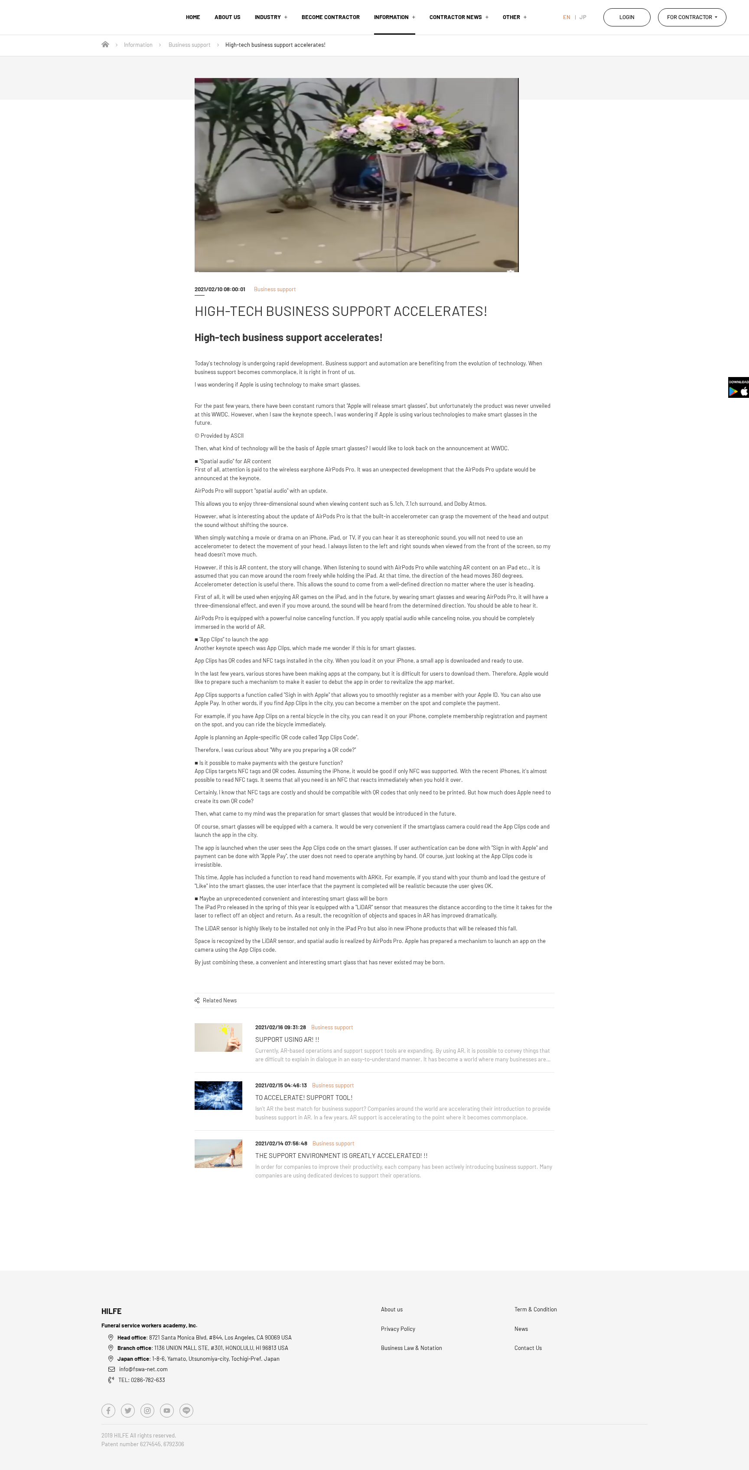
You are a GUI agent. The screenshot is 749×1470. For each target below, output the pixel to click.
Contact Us (528, 1347)
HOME (193, 16)
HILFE (111, 1311)
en (566, 16)
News (521, 1328)
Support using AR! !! (287, 1039)
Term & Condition (536, 1309)
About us (228, 16)
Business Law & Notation (411, 1347)
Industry (268, 16)
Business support (190, 44)
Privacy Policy (398, 1328)
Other (511, 16)
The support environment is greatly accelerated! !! (341, 1155)
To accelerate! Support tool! (304, 1097)
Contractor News (456, 16)
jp (583, 16)
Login (627, 16)
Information (391, 16)
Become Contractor (331, 16)
